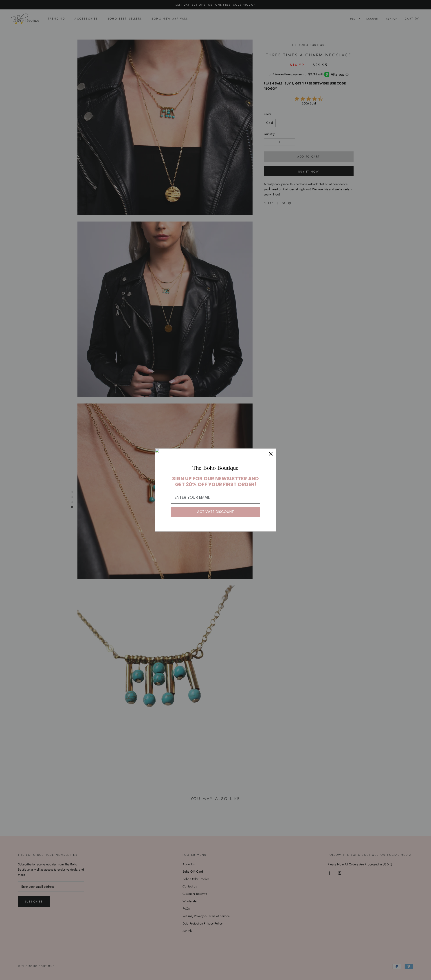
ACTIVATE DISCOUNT (215, 511)
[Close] (270, 453)
